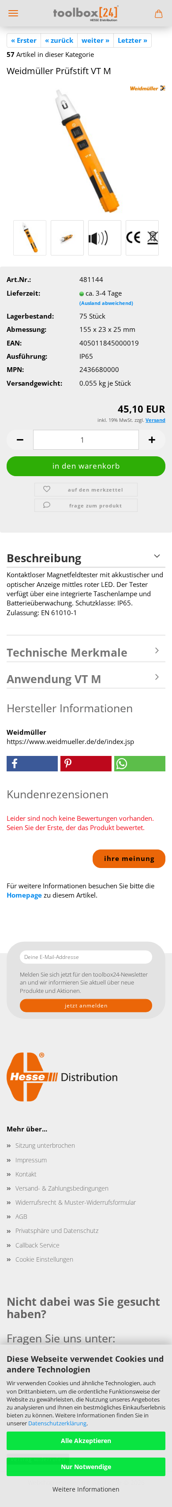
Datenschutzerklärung (57, 1423)
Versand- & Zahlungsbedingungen (61, 1188)
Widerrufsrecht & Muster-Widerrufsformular (75, 1202)
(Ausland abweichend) (106, 303)
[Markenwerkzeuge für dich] (86, 13)
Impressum (31, 1160)
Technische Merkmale (67, 652)
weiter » (95, 40)
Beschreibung (44, 557)
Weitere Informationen (86, 1489)
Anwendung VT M (54, 678)
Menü (13, 13)
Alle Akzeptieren (86, 1440)
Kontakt (26, 1174)
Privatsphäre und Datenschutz (56, 1230)
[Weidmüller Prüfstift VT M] (86, 151)
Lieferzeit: (23, 293)
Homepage (24, 895)
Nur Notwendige (86, 1466)
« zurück (59, 40)
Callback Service (37, 1245)
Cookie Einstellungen (44, 1259)
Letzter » (132, 40)
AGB (21, 1216)
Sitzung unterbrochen (45, 1145)
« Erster (24, 40)
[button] (20, 440)
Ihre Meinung (129, 858)
